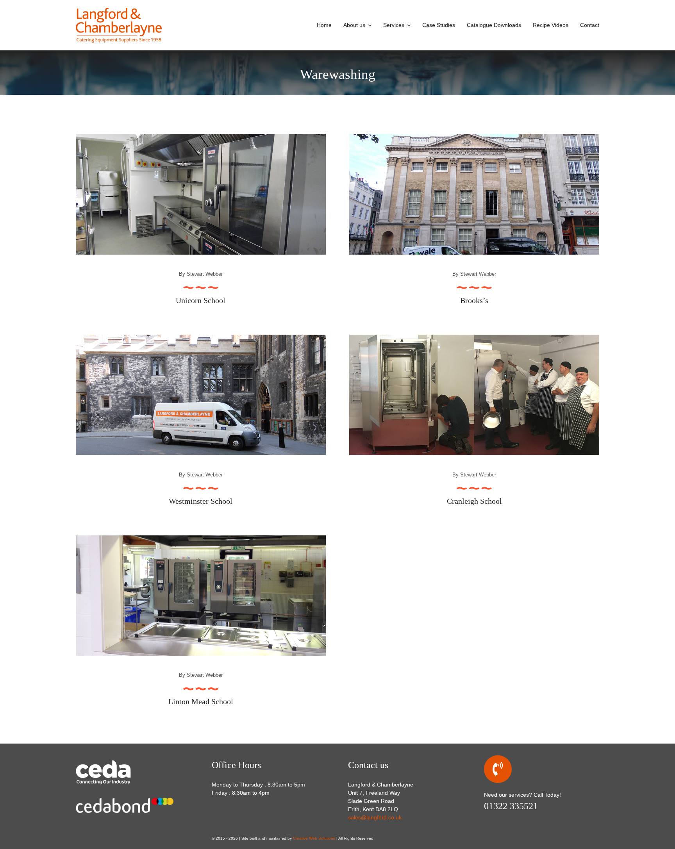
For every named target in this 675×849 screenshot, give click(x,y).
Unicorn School (200, 300)
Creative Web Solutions (314, 838)
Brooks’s (474, 300)
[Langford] (119, 10)
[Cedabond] (124, 796)
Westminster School (200, 501)
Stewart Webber (205, 274)
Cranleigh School (474, 501)
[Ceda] (115, 762)
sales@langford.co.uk (375, 817)
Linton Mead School (200, 701)
